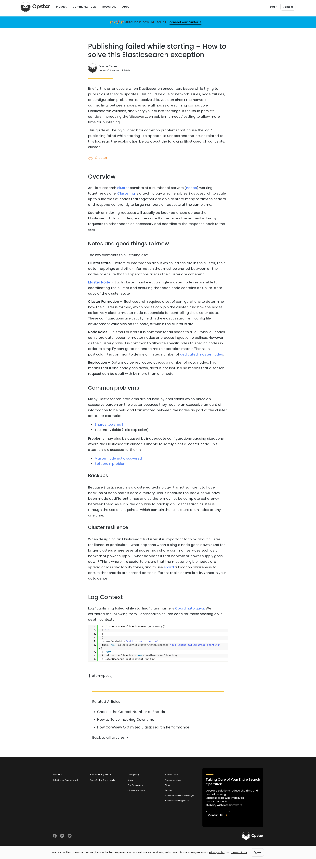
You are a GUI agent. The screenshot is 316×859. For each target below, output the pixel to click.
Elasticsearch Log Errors (177, 800)
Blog (167, 785)
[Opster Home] (35, 7)
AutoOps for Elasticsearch (66, 780)
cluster (123, 187)
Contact (288, 6)
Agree (257, 852)
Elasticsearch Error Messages (179, 795)
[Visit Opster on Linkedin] (62, 836)
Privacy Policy (217, 852)
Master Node (99, 282)
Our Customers (135, 785)
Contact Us (216, 815)
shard (169, 567)
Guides (168, 790)
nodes (191, 187)
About (130, 780)
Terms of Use (239, 852)
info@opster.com (136, 790)
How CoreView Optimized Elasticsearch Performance (143, 727)
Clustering (126, 193)
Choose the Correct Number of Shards (131, 711)
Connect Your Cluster (184, 22)
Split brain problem (111, 463)
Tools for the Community (102, 780)
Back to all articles (108, 737)
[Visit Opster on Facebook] (55, 836)
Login (273, 7)
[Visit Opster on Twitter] (69, 836)
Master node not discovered (118, 458)
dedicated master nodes (201, 354)
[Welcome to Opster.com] (252, 836)
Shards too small (109, 424)
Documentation (173, 780)
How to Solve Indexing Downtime (125, 719)
